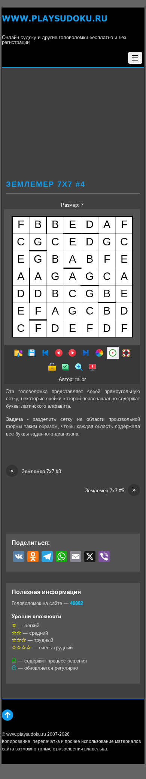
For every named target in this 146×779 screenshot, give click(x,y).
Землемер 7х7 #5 (110, 490)
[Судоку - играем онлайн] (54, 23)
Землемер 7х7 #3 (35, 471)
